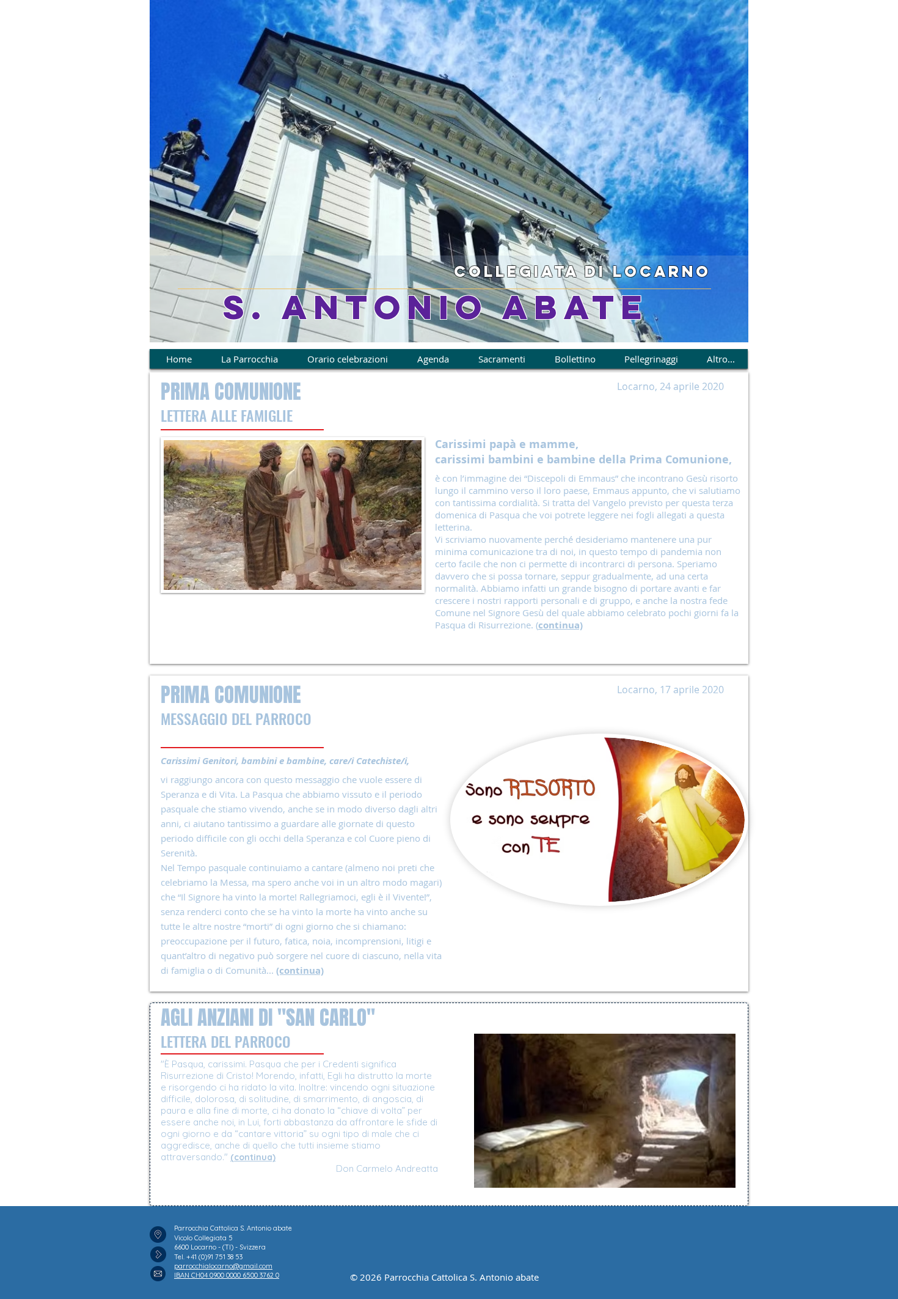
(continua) (253, 1157)
